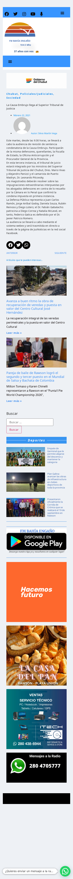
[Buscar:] (29, 422)
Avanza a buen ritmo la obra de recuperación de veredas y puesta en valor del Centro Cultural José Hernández (33, 307)
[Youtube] (33, 14)
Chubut (12, 93)
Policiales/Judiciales (36, 93)
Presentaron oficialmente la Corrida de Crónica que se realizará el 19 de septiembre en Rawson (56, 507)
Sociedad (13, 97)
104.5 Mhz (25, 44)
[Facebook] (7, 14)
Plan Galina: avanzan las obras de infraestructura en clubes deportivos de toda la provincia (56, 480)
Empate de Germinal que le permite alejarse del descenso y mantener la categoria (55, 455)
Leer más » (14, 332)
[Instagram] (24, 14)
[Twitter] (15, 14)
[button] (62, 13)
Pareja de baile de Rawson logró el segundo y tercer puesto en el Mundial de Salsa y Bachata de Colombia (35, 376)
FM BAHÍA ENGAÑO (20, 40)
